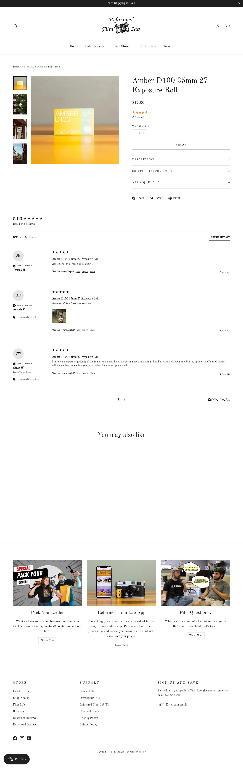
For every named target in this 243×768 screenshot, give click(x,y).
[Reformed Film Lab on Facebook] (15, 738)
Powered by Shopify (137, 752)
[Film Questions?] (195, 583)
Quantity (140, 126)
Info (167, 46)
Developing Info (90, 698)
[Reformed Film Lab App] (121, 583)
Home (74, 46)
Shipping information (152, 171)
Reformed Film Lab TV (95, 704)
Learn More (121, 645)
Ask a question (146, 182)
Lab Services (95, 46)
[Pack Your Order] (47, 583)
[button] (59, 316)
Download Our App (25, 724)
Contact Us (87, 691)
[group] (31, 219)
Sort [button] (16, 237)
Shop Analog (21, 698)
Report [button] (85, 272)
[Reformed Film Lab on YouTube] (29, 738)
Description (143, 160)
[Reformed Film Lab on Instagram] (22, 738)
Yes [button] (78, 272)
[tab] (219, 238)
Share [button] (92, 272)
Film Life (146, 46)
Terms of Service (90, 711)
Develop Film (21, 691)
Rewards (18, 711)
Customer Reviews (25, 718)
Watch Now (47, 640)
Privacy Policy (89, 718)
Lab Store (122, 46)
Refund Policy (88, 724)
